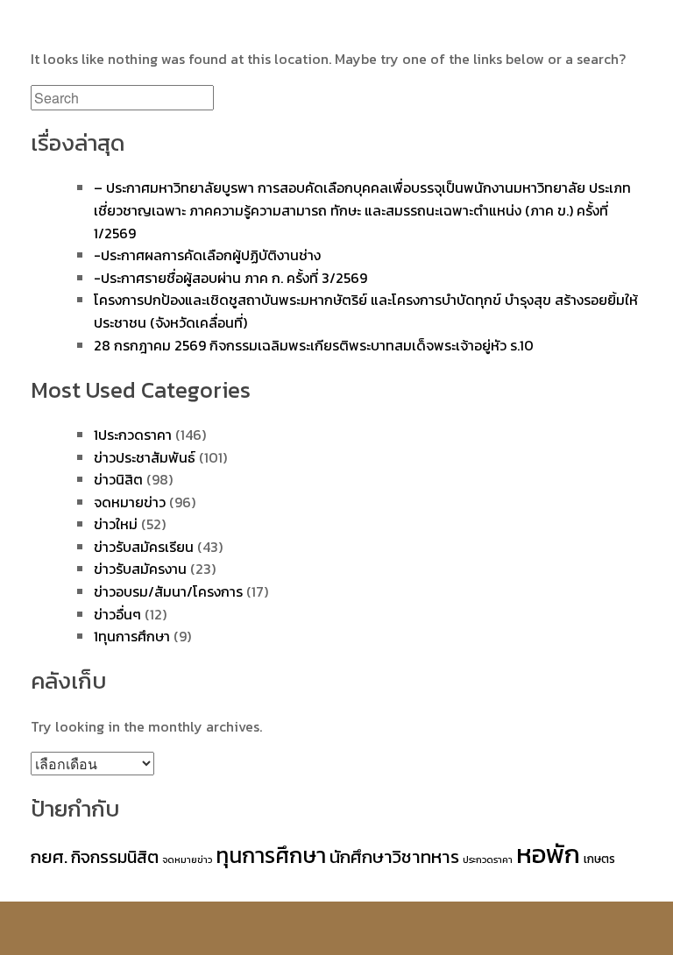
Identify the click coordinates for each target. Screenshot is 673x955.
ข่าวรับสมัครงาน (140, 568)
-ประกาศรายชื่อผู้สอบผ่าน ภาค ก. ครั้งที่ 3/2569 (230, 277)
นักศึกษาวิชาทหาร (394, 856)
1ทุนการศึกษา (132, 636)
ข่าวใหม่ (116, 523)
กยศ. (49, 856)
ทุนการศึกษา (271, 855)
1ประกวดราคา (133, 434)
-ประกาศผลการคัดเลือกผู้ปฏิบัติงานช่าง (207, 254)
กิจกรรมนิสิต (115, 857)
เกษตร (599, 858)
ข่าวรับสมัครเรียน (144, 546)
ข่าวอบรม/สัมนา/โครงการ (168, 591)
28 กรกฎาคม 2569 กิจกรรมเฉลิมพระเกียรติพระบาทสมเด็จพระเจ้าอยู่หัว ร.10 (314, 345)
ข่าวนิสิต (118, 479)
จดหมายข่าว (130, 502)
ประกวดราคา (488, 859)
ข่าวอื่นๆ (117, 614)
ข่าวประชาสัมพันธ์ (144, 457)
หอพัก (548, 854)
